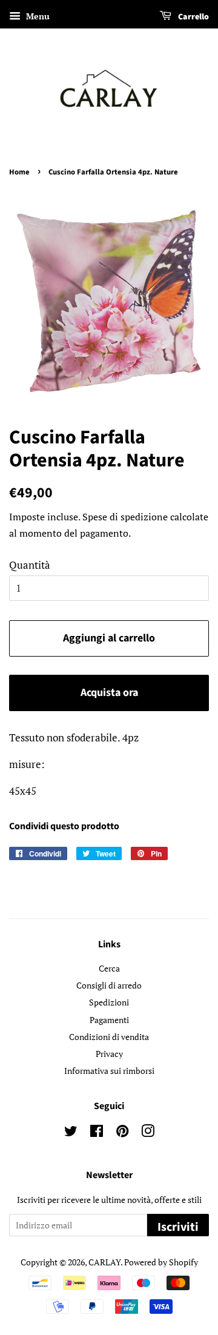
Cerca (109, 968)
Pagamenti (109, 1019)
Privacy (109, 1053)
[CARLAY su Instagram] (147, 1133)
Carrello (192, 17)
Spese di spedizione (125, 516)
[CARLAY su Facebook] (97, 1133)
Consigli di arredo (109, 985)
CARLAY (104, 1262)
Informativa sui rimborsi (109, 1070)
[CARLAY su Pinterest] (122, 1133)
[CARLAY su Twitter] (71, 1133)
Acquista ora (109, 692)
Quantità (29, 565)
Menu (37, 16)
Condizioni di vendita (109, 1036)
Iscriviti (178, 1227)
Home (19, 172)
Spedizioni (109, 1002)
